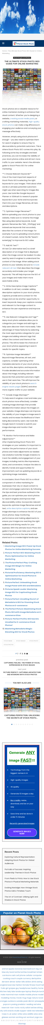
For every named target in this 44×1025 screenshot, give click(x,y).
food (38, 985)
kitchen (3, 991)
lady (9, 991)
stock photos (8, 645)
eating (39, 981)
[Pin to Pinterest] (24, 653)
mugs (29, 998)
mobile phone (31, 994)
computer (37, 975)
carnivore (6, 975)
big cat (39, 969)
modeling (5, 998)
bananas (19, 969)
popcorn (7, 1004)
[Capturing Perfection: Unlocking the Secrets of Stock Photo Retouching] (22, 700)
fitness (32, 985)
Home (4, 51)
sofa (5, 1010)
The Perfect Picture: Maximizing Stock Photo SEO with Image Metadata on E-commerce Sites (23, 612)
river (12, 1007)
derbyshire (36, 978)
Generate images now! (22, 833)
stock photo (33, 641)
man (16, 994)
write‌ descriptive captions (18, 508)
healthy (34, 988)
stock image (8, 641)
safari (27, 1007)
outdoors (12, 1001)
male (3, 994)
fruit (42, 985)
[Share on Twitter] (22, 653)
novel (40, 998)
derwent (5, 981)
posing (14, 1004)
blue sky (5, 972)
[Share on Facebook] (20, 653)
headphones (24, 988)
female (26, 985)
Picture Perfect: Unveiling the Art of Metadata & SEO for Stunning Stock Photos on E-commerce (22, 602)
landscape (20, 991)
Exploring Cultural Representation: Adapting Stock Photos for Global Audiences (20, 860)
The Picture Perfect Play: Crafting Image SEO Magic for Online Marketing (21, 565)
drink (34, 981)
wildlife (30, 1014)
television (39, 1010)
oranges (3, 1001)
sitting (40, 1007)
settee (34, 1007)
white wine (22, 1014)
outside (19, 1001)
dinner (12, 981)
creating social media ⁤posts (22, 118)
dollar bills (20, 981)
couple (19, 978)
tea (33, 1010)
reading (29, 1004)
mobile (22, 994)
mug (24, 998)
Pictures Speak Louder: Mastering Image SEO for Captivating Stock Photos (21, 592)
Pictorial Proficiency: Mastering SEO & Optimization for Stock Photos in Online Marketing (23, 575)
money (13, 998)
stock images (20, 641)
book (11, 972)
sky (1, 1010)
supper (23, 1010)
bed (25, 969)
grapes (12, 988)
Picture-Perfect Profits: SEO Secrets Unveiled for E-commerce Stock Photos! (22, 622)
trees (4, 1014)
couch (13, 978)
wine (36, 1014)
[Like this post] (17, 653)
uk (10, 1014)
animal (5, 969)
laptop (28, 991)
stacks (11, 1010)
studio (17, 1010)
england (3, 985)
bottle (17, 972)
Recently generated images (22, 823)
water (14, 1014)
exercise (11, 985)
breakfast (31, 972)
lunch (41, 991)
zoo (40, 1017)
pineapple (39, 1001)
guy (17, 988)
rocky (22, 1007)
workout (30, 1017)
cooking (6, 978)
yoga (36, 1017)
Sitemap (22, 1023)
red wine (37, 1004)
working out (21, 1017)
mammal (10, 994)
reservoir (5, 1007)
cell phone (20, 975)
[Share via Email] (27, 653)
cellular (29, 975)
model (41, 994)
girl (7, 988)
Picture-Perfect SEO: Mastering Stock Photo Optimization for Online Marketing (23, 556)
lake (13, 991)
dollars (28, 981)
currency (27, 978)
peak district (28, 1001)
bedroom (31, 969)
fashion (19, 985)
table (29, 1010)
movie (19, 998)
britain (39, 972)
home (40, 988)
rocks (16, 1007)
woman (12, 1017)
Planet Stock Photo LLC (20, 957)
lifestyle (35, 991)
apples (11, 969)
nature (35, 998)
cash (13, 975)
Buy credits (15, 800)
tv (8, 1014)
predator (22, 1004)
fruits (3, 988)
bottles (23, 972)
